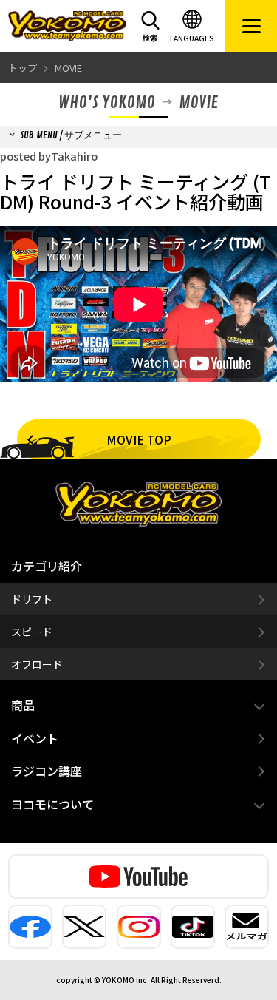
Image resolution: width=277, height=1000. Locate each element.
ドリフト (31, 599)
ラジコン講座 (46, 771)
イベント (34, 738)
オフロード (37, 664)
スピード (31, 631)
